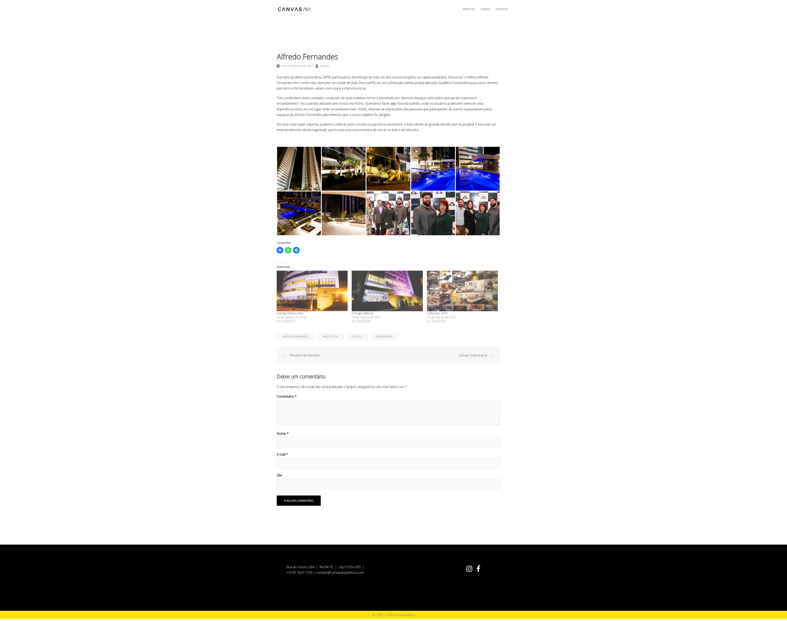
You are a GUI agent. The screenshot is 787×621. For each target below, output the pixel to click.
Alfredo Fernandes (295, 336)
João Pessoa (384, 336)
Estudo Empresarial (473, 355)
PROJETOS (469, 9)
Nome (283, 433)
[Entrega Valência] (387, 291)
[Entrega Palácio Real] (312, 291)
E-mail (282, 454)
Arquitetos (330, 336)
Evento (357, 336)
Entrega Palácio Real (290, 313)
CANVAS (485, 9)
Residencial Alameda (305, 355)
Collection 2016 (437, 313)
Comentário (287, 396)
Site (279, 475)
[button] (299, 168)
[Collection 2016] (462, 291)
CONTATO (501, 9)
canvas (325, 66)
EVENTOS (286, 45)
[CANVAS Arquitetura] (295, 9)
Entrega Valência (362, 313)
